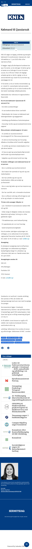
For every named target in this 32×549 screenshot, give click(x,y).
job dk (3, 337)
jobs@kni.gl (9, 278)
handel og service (12, 337)
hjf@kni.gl (26, 239)
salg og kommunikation (22, 342)
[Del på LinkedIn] (5, 348)
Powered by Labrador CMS (16, 546)
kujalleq (18, 340)
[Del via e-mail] (8, 348)
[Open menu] (26, 544)
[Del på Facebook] (2, 348)
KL (2, 2)
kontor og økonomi (7, 342)
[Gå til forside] (4, 5)
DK (5, 2)
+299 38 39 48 (17, 491)
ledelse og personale (8, 340)
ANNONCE (27, 4)
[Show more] (16, 50)
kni (21, 337)
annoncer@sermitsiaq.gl (7, 491)
